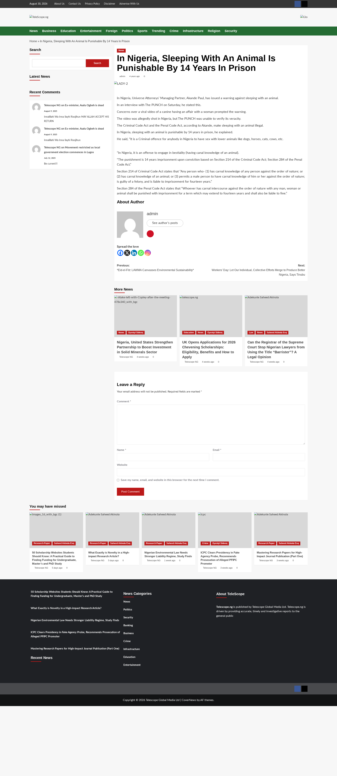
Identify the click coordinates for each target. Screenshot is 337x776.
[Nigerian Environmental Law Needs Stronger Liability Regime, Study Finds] (168, 530)
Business (49, 31)
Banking (128, 625)
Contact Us (75, 4)
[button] (305, 31)
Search (35, 50)
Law (251, 332)
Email (217, 450)
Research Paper (42, 543)
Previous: (155, 268)
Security (231, 31)
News (33, 31)
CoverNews (189, 700)
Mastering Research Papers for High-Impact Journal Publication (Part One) (75, 648)
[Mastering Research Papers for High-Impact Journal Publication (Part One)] (281, 530)
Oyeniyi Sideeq (135, 332)
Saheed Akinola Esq (277, 332)
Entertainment (90, 31)
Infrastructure (193, 31)
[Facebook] (120, 253)
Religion (214, 31)
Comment (124, 401)
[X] (127, 253)
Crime (174, 31)
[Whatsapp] (141, 253)
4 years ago (134, 76)
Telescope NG (52, 105)
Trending (158, 31)
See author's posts (165, 223)
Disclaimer (109, 4)
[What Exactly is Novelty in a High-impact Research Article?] (112, 530)
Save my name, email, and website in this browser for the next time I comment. (170, 480)
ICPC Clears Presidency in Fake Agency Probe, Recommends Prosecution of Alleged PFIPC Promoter (75, 634)
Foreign (111, 31)
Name (121, 450)
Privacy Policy (92, 4)
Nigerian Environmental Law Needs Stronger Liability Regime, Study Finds (75, 620)
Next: (258, 270)
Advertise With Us (129, 4)
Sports (142, 31)
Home (33, 41)
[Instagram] (148, 253)
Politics (127, 31)
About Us (59, 4)
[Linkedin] (134, 253)
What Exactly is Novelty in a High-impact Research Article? (66, 608)
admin (122, 76)
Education (68, 31)
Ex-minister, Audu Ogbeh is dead (84, 105)
